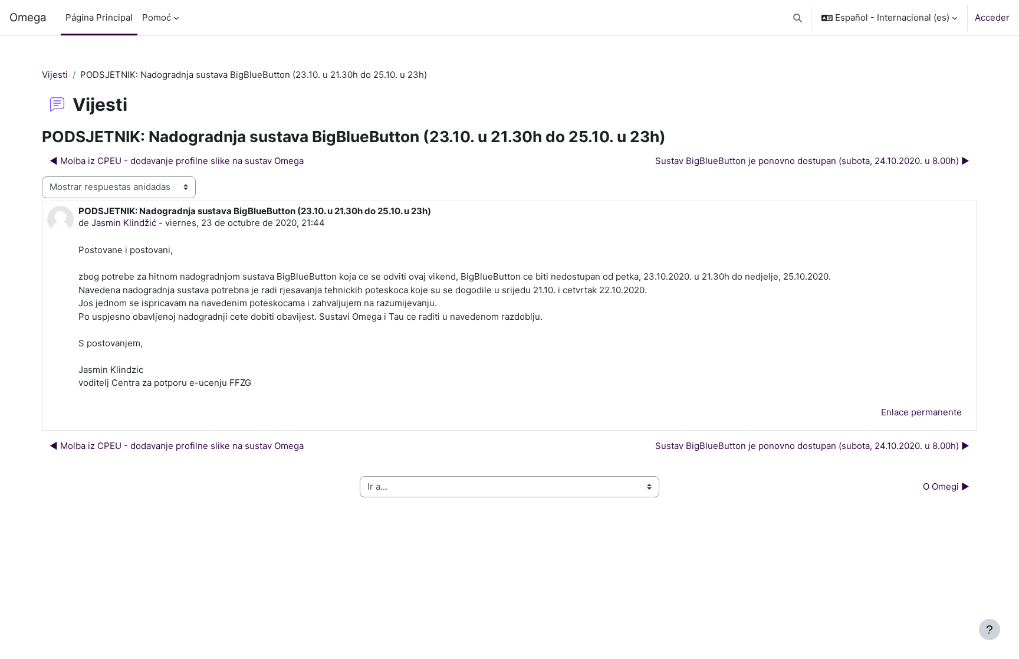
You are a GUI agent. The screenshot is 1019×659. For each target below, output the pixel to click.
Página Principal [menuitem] (99, 17)
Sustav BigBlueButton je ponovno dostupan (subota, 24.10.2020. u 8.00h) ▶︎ (812, 160)
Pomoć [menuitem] (156, 17)
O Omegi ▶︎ (946, 486)
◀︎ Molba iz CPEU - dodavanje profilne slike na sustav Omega (177, 160)
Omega (28, 17)
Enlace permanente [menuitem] (921, 412)
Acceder (992, 17)
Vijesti (55, 74)
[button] (798, 17)
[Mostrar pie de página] (989, 629)
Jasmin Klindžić (123, 222)
